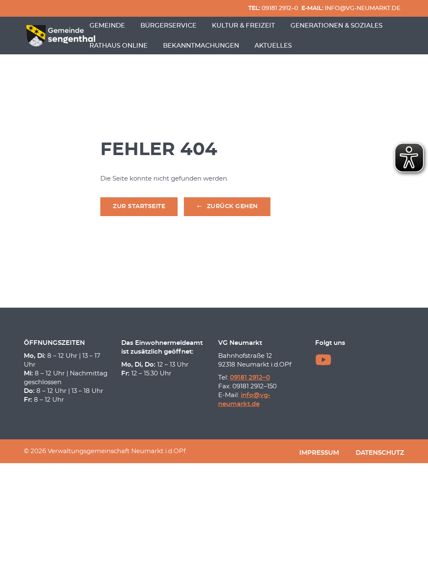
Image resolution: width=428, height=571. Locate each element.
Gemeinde (107, 26)
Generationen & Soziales (336, 26)
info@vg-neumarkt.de (350, 8)
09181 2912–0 (273, 8)
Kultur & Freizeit (243, 26)
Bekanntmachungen (201, 46)
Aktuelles (273, 46)
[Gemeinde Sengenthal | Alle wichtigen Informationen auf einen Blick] (62, 35)
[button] (227, 207)
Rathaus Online (118, 46)
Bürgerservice (168, 26)
